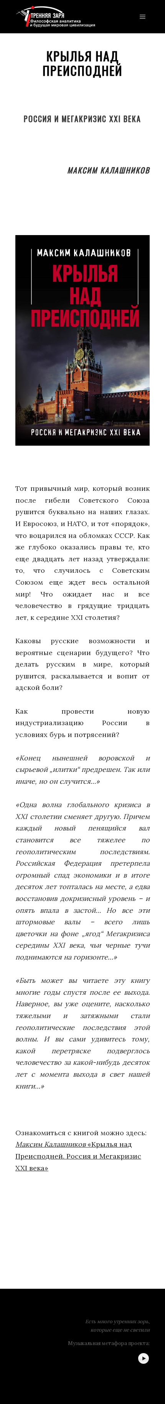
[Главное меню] (143, 17)
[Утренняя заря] (55, 16)
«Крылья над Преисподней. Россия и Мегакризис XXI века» (78, 1156)
